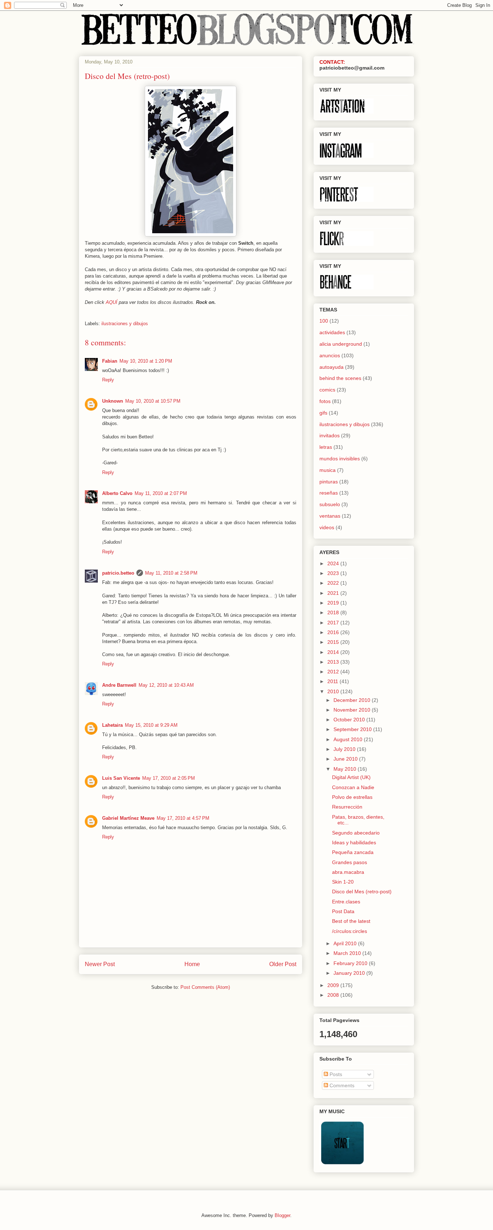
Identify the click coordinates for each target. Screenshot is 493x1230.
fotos (325, 401)
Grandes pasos (349, 862)
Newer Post (100, 964)
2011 (333, 681)
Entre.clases (346, 901)
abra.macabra (348, 872)
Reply (108, 379)
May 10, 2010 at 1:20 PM (145, 361)
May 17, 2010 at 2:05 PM (168, 778)
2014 (333, 652)
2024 (333, 563)
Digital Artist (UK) (351, 777)
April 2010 (345, 943)
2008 (333, 995)
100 (323, 321)
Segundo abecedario (356, 833)
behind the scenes (340, 378)
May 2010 (345, 769)
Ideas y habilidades (354, 842)
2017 (333, 622)
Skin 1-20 (343, 882)
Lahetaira (112, 725)
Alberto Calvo (117, 493)
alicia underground (340, 344)
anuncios (329, 355)
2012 (333, 671)
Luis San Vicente (121, 778)
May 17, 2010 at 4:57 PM (183, 818)
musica (327, 470)
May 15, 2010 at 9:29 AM (151, 725)
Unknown (112, 401)
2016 (333, 632)
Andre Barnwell (119, 685)
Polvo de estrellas (352, 797)
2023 (333, 573)
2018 (333, 612)
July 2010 (345, 749)
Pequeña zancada (353, 852)
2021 (333, 593)
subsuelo (329, 504)
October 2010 (349, 719)
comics (327, 390)
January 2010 (349, 973)
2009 (333, 985)
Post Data (343, 911)
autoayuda (331, 367)
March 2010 (347, 953)
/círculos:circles (349, 931)
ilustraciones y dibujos (124, 323)
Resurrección (347, 807)
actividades (332, 332)
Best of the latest (351, 921)
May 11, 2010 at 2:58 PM (171, 573)
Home (192, 964)
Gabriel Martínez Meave (128, 818)
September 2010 (353, 729)
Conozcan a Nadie (353, 787)
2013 (333, 662)
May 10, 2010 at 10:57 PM (152, 401)
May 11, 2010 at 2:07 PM (161, 493)
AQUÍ (111, 302)
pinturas (328, 482)
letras (325, 447)
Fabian (109, 361)
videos (326, 527)
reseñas (328, 493)
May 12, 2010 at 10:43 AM (166, 685)
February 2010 (351, 963)
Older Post (282, 964)
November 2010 (352, 710)
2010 (333, 691)
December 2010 (352, 700)
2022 (333, 583)
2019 (333, 603)
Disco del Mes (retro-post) (362, 891)
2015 (333, 642)
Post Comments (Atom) (205, 987)
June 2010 (346, 759)
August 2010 (348, 739)
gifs (323, 413)
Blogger (282, 1215)
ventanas (329, 516)
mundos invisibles (339, 458)
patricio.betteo (118, 573)
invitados (329, 435)
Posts (335, 1074)
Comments (341, 1085)
